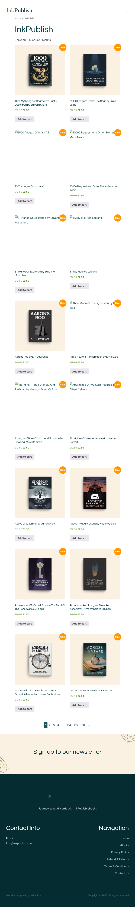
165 (76, 725)
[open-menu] (126, 11)
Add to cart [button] (24, 119)
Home (18, 18)
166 (83, 725)
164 (69, 725)
